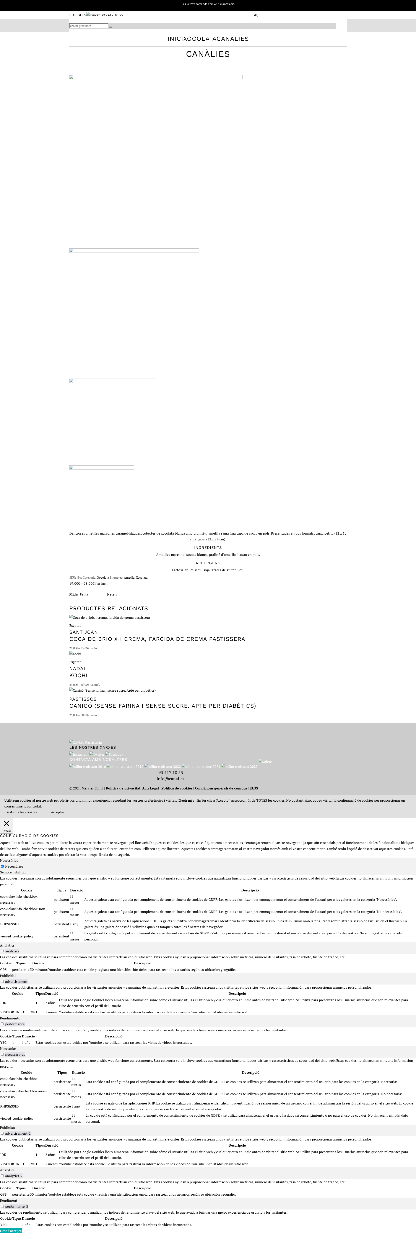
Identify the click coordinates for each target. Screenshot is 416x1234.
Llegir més (186, 800)
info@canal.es (171, 779)
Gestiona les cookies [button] (21, 812)
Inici (175, 38)
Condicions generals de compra (221, 788)
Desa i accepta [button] (11, 1230)
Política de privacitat (123, 788)
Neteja (112, 594)
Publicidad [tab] (8, 975)
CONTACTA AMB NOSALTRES (98, 759)
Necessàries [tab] (9, 860)
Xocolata (199, 38)
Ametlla (129, 577)
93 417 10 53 (113, 15)
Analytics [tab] (7, 945)
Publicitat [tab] (7, 1127)
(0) (256, 15)
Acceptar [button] (57, 812)
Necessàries (14, 866)
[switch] (2, 951)
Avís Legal (150, 788)
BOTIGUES (77, 15)
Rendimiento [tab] (10, 1018)
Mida (73, 594)
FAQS (254, 788)
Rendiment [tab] (8, 1200)
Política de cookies (176, 788)
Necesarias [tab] (8, 1048)
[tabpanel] (208, 908)
